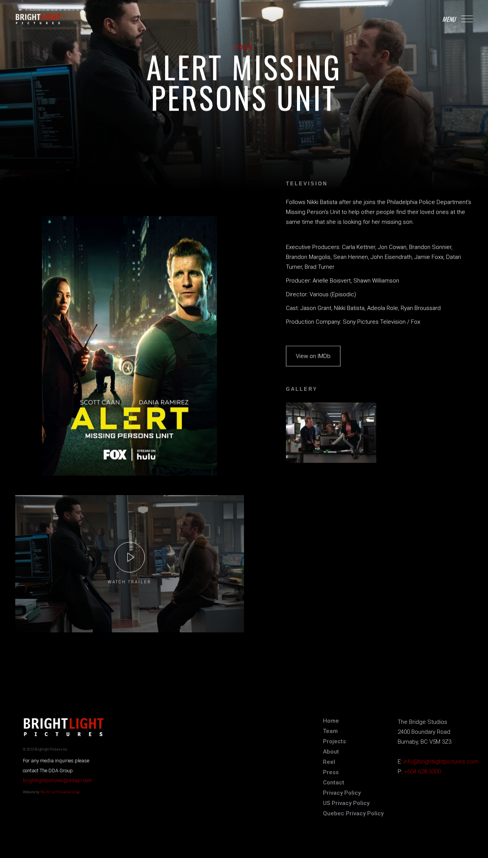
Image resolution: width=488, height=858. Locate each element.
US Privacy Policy (346, 803)
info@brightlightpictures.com (440, 761)
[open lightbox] (129, 557)
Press (331, 772)
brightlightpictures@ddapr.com (57, 780)
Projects (334, 741)
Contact (333, 782)
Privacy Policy (342, 792)
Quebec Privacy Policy (353, 813)
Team (330, 731)
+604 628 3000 (422, 771)
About (331, 751)
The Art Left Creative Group (60, 792)
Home (331, 720)
